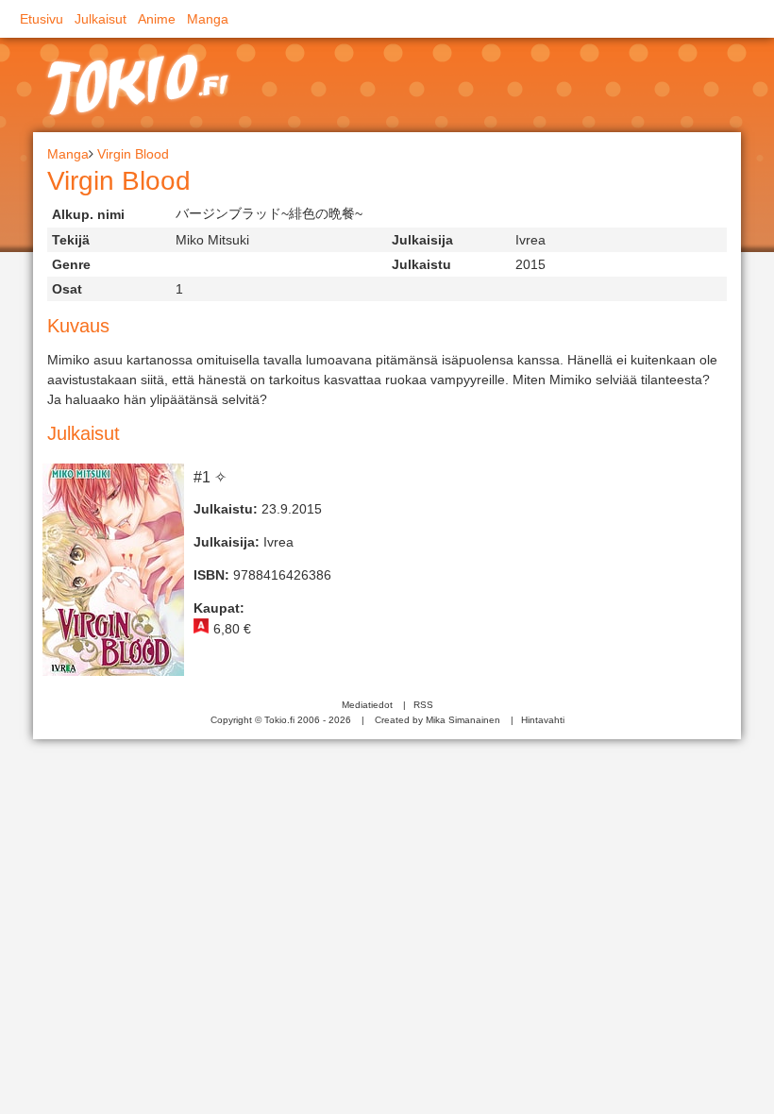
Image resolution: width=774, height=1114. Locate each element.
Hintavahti (542, 720)
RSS (423, 705)
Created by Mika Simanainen (437, 720)
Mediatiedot (367, 705)
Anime (157, 18)
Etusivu (41, 18)
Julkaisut (100, 18)
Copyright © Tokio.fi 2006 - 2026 (280, 720)
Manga (207, 18)
